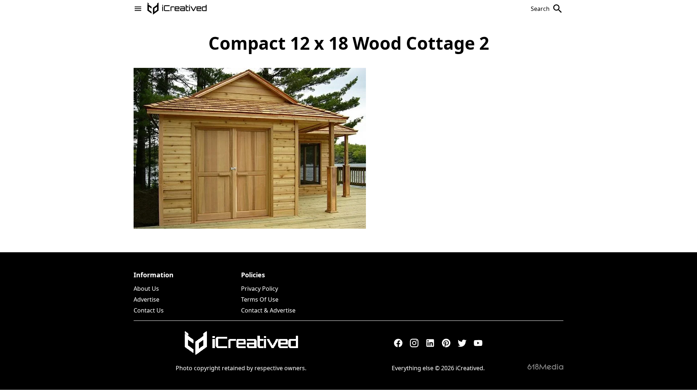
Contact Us (149, 310)
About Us (146, 289)
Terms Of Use (259, 299)
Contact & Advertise (268, 310)
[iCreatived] (241, 343)
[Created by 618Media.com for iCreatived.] (545, 366)
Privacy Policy (259, 289)
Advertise (146, 299)
